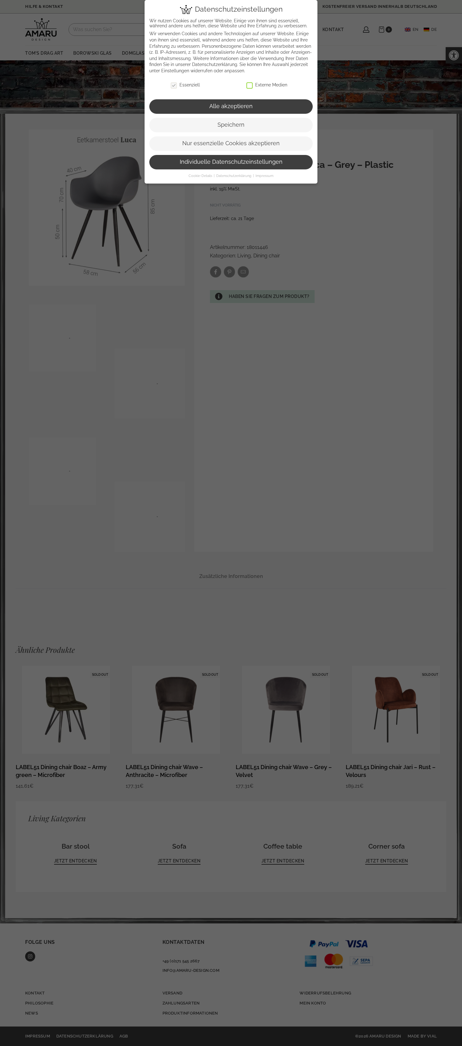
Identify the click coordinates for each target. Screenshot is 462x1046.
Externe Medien (271, 84)
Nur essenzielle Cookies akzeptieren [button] (231, 143)
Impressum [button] (264, 176)
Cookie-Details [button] (201, 176)
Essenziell (189, 84)
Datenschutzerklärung (214, 64)
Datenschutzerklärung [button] (234, 176)
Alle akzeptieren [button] (231, 106)
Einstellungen (175, 70)
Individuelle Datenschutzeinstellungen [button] (231, 162)
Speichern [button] (231, 125)
